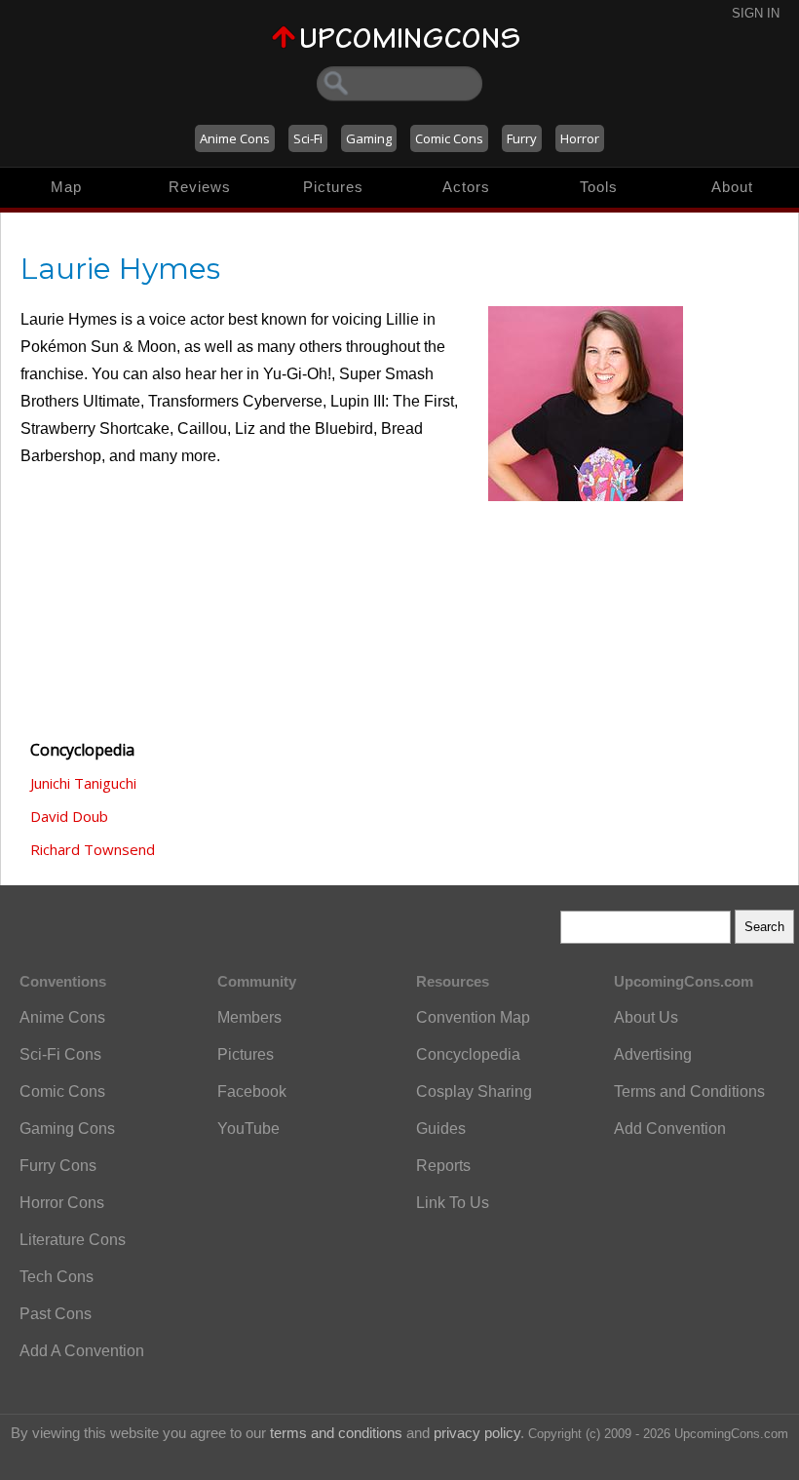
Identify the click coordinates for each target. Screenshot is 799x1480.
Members (249, 1017)
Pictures (333, 186)
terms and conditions (336, 1432)
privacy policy (477, 1432)
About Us (646, 1017)
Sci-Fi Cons (60, 1054)
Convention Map (473, 1017)
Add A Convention (81, 1351)
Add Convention (670, 1128)
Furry (522, 138)
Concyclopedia (468, 1054)
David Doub (69, 816)
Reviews (200, 186)
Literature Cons (72, 1239)
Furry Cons (57, 1165)
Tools (599, 186)
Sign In (756, 13)
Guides (441, 1128)
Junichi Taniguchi (83, 783)
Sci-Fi (308, 138)
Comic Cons (449, 138)
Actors (466, 186)
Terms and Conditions (689, 1091)
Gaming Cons (67, 1128)
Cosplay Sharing (474, 1091)
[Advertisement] (117, 615)
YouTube (248, 1128)
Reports (443, 1165)
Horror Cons (61, 1202)
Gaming (369, 138)
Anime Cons (235, 138)
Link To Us (452, 1202)
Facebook (251, 1091)
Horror (579, 138)
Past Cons (55, 1313)
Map (66, 186)
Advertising (653, 1054)
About (732, 186)
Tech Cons (56, 1276)
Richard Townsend (92, 849)
